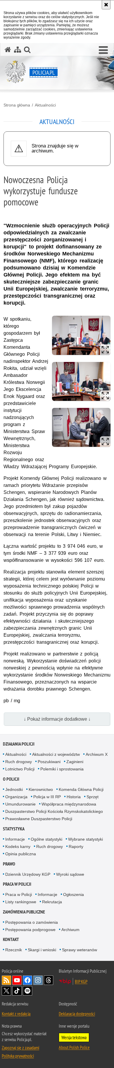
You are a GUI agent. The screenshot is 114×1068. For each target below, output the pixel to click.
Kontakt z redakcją (16, 1014)
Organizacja (16, 796)
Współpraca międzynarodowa (69, 804)
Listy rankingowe (20, 901)
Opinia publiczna (20, 853)
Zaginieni (74, 761)
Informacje (15, 839)
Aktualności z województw (56, 754)
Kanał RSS (6, 980)
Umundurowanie (20, 804)
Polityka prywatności (18, 1056)
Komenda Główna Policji (81, 789)
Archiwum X (97, 754)
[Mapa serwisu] (17, 49)
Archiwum (70, 929)
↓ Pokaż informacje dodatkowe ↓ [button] (57, 719)
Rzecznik (13, 949)
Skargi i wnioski (42, 949)
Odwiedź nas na (17, 980)
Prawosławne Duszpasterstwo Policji (38, 818)
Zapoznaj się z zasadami (20, 1047)
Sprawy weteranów (79, 949)
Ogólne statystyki (46, 839)
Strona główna (17, 105)
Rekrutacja (52, 901)
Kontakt (11, 939)
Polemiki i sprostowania (62, 769)
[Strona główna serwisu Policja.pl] (8, 49)
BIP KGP (81, 981)
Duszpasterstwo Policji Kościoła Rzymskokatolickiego (54, 811)
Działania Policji (18, 744)
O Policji (11, 779)
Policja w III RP (47, 796)
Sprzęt (93, 796)
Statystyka (14, 829)
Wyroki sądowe (70, 874)
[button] (103, 50)
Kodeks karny (17, 846)
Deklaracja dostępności (77, 1014)
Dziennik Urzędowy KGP (27, 874)
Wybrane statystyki (85, 839)
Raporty (76, 846)
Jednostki (14, 789)
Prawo (9, 864)
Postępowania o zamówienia (31, 922)
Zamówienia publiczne (24, 912)
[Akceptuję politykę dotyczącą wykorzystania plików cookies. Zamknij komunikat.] (106, 4)
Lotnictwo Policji (19, 769)
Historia (74, 796)
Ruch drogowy (18, 761)
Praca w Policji (17, 884)
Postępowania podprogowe (30, 929)
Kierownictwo (41, 789)
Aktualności (45, 105)
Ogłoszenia (73, 894)
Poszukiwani (49, 761)
